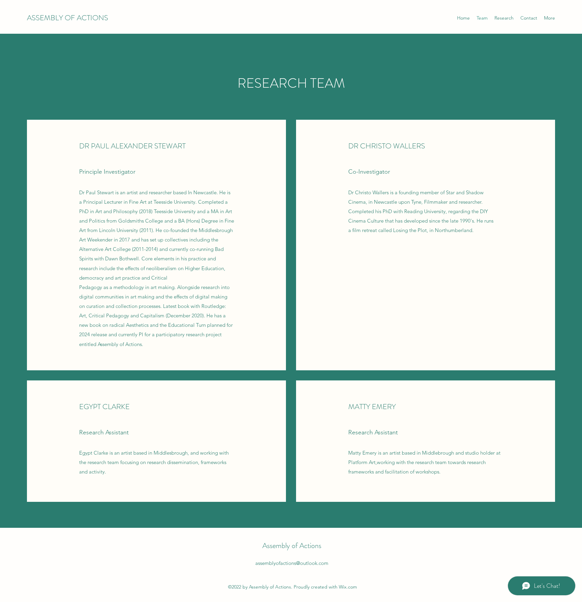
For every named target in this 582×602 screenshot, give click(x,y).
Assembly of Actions (291, 545)
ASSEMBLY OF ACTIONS (67, 17)
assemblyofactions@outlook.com (291, 563)
